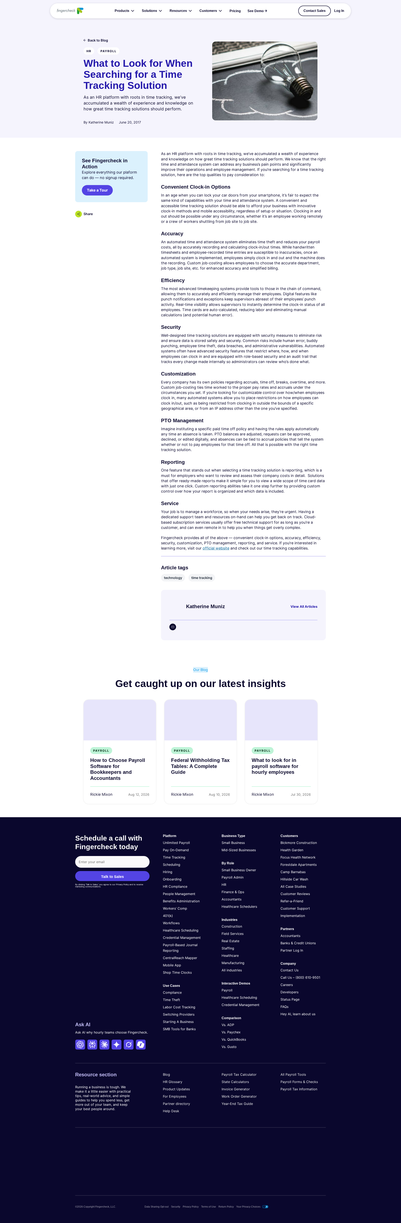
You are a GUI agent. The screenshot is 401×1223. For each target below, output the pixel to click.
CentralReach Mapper (180, 958)
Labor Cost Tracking (179, 1007)
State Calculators (235, 1082)
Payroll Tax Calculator (239, 1074)
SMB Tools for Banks (179, 1029)
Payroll (227, 990)
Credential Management (182, 938)
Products (122, 11)
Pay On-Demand (176, 850)
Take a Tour (97, 190)
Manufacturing (233, 963)
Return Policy (226, 1206)
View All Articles (304, 606)
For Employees (174, 1096)
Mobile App (172, 965)
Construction (232, 926)
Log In (339, 11)
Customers (208, 11)
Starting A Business (178, 1022)
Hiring (167, 872)
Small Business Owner (239, 870)
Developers (289, 992)
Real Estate (230, 941)
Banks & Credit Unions (298, 943)
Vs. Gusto (229, 1047)
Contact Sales (314, 11)
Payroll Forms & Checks (299, 1082)
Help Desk (171, 1111)
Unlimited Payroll (176, 843)
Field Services (233, 934)
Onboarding (172, 879)
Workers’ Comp (175, 908)
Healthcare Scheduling (180, 930)
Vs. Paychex (231, 1032)
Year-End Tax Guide (237, 1104)
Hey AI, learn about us (297, 1014)
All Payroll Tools (293, 1074)
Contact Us (289, 970)
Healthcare (230, 956)
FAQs (284, 1007)
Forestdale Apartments (298, 864)
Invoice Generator (236, 1089)
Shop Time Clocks (177, 972)
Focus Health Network (298, 857)
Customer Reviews (295, 894)
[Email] (172, 627)
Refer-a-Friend (291, 901)
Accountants (231, 899)
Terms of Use (208, 1206)
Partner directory (176, 1104)
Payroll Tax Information (298, 1089)
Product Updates (176, 1089)
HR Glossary (172, 1082)
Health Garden (291, 850)
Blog (166, 1074)
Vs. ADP (228, 1025)
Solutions (149, 11)
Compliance (172, 992)
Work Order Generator (239, 1096)
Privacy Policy (191, 1206)
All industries (232, 970)
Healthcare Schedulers (239, 906)
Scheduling (171, 864)
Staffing (228, 948)
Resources (178, 11)
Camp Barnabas (293, 872)
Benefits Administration (181, 901)
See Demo (255, 11)
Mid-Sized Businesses (239, 850)
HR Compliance (175, 886)
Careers (286, 985)
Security (175, 1206)
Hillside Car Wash (294, 879)
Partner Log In (291, 950)
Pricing (235, 11)
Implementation (292, 916)
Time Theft (171, 1000)
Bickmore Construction (298, 843)
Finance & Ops (233, 892)
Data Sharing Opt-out (157, 1206)
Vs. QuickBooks (234, 1039)
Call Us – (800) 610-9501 (300, 978)
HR (224, 885)
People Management (179, 894)
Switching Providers (178, 1014)
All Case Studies (293, 886)
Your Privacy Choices (248, 1206)
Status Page (289, 999)
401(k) (168, 916)
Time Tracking (174, 857)
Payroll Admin (233, 877)
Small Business (233, 843)
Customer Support (295, 908)
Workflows (171, 923)
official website (216, 548)
